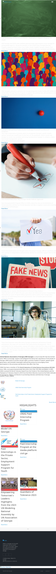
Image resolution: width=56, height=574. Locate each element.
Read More (4, 51)
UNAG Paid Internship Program (23, 387)
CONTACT (47, 571)
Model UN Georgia (20, 381)
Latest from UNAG (7, 376)
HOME (41, 571)
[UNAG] (7, 2)
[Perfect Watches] (5, 567)
